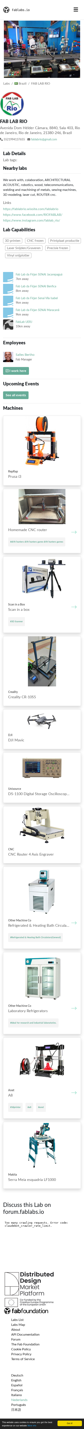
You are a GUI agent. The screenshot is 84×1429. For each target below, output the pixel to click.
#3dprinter (15, 1107)
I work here (17, 371)
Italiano (16, 1395)
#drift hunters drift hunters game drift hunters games (36, 542)
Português (18, 1405)
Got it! (70, 1423)
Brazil (22, 83)
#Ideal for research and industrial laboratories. (33, 1023)
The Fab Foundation (25, 1344)
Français (17, 1390)
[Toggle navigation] (76, 10)
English (16, 1380)
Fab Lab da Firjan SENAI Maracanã (37, 310)
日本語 (16, 1409)
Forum (15, 1339)
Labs (6, 83)
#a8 (29, 1107)
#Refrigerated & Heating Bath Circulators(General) (35, 937)
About (15, 1329)
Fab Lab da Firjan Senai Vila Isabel (37, 298)
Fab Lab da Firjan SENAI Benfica (36, 286)
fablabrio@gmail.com (44, 139)
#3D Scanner (16, 621)
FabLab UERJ (24, 321)
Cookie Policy (21, 1349)
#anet (41, 1107)
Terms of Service (23, 1359)
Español (16, 1385)
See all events (16, 395)
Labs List (17, 1320)
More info (32, 1425)
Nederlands (19, 1400)
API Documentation (25, 1334)
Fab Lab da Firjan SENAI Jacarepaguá (39, 274)
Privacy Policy (21, 1354)
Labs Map (18, 1324)
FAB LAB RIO (40, 83)
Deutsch (17, 1375)
